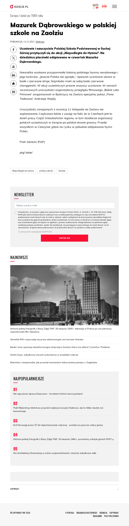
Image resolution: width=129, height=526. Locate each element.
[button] (118, 489)
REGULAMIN (97, 516)
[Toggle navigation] (114, 6)
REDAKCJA (103, 512)
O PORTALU (69, 512)
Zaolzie (61, 170)
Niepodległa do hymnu (23, 170)
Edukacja (40, 41)
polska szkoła (46, 170)
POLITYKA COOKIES (111, 516)
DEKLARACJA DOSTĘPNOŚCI (86, 512)
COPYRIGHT (114, 512)
